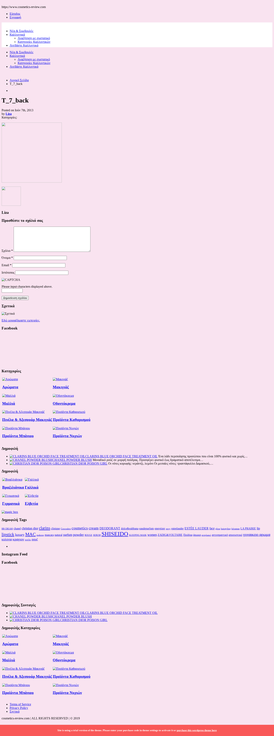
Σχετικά (14, 711)
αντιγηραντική (220, 534)
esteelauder (177, 528)
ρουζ (35, 539)
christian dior (30, 528)
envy (168, 529)
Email (6, 265)
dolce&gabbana (129, 528)
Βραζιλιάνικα (13, 487)
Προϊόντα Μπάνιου (18, 436)
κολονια (7, 539)
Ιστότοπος (8, 272)
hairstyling (226, 529)
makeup (40, 535)
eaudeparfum (146, 528)
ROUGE (88, 535)
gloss (217, 529)
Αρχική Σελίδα (19, 80)
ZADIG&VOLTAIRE (170, 534)
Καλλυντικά (17, 34)
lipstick (8, 534)
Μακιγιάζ (61, 387)
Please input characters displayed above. (27, 286)
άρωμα (197, 534)
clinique (55, 528)
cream (94, 528)
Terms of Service (20, 704)
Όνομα (7, 257)
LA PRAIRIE (248, 528)
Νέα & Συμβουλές (21, 31)
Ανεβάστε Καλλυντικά (24, 45)
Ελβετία (31, 503)
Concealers (66, 529)
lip (258, 528)
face (212, 528)
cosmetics (80, 528)
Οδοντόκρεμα (64, 403)
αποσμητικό (235, 534)
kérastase (235, 529)
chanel (17, 528)
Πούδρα (187, 534)
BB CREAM (7, 529)
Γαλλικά (32, 487)
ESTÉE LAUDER (197, 528)
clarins (44, 528)
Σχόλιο (7, 250)
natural (58, 534)
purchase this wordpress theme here (197, 730)
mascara (49, 534)
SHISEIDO (114, 534)
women (152, 535)
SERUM (97, 535)
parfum (67, 535)
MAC (30, 534)
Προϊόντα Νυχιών (67, 436)
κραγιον (18, 539)
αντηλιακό (206, 535)
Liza (9, 113)
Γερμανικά (11, 503)
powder (78, 535)
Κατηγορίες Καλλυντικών (34, 41)
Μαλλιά (8, 403)
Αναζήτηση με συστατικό (34, 38)
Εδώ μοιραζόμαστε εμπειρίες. (21, 320)
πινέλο (28, 540)
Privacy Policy (19, 708)
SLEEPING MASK (138, 535)
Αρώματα (10, 387)
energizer (160, 528)
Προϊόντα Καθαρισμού (71, 420)
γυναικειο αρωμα (256, 534)
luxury (19, 535)
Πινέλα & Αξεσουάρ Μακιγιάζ (27, 420)
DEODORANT (109, 528)
